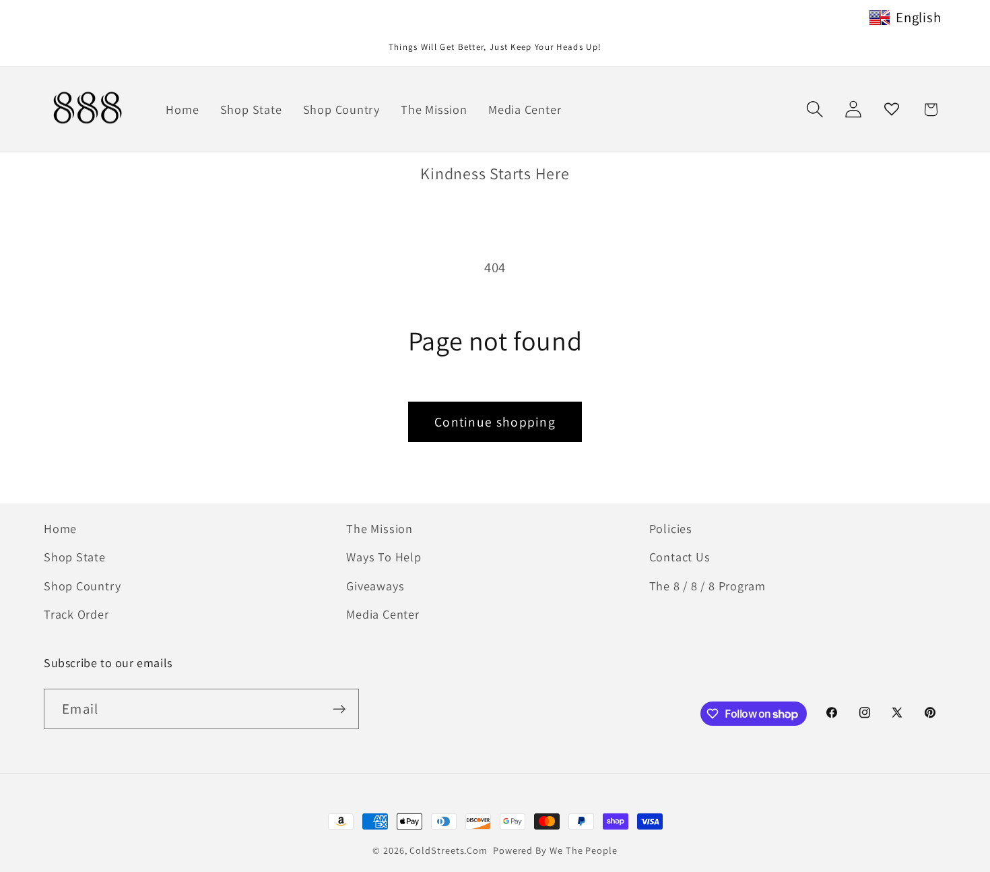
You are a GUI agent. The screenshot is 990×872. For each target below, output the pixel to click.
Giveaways (375, 586)
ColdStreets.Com (448, 850)
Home (60, 528)
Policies (670, 528)
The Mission (379, 528)
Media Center (382, 614)
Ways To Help (383, 557)
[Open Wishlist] (892, 109)
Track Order (76, 614)
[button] (814, 109)
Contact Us (680, 557)
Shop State (75, 557)
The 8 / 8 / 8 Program (707, 586)
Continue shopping (495, 422)
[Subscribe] (339, 709)
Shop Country (82, 586)
